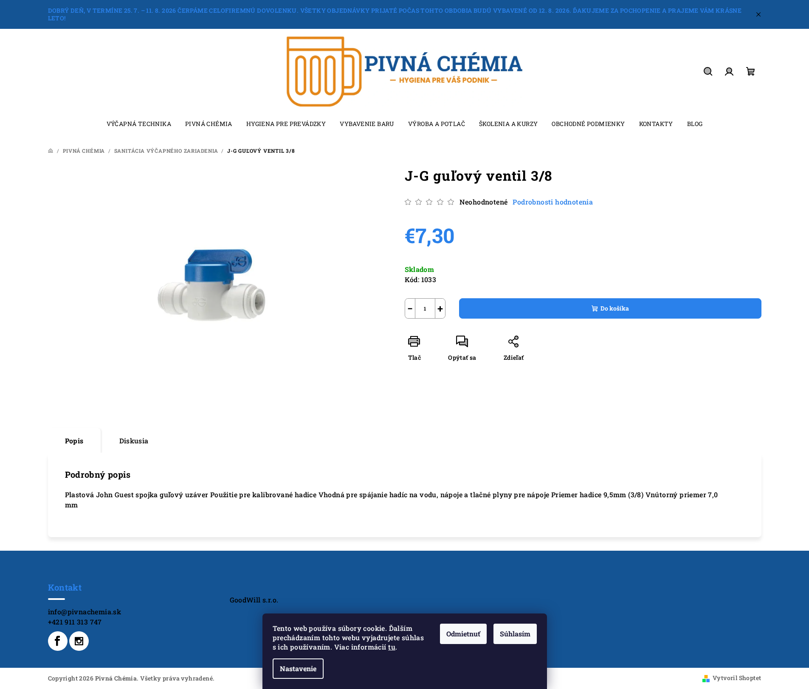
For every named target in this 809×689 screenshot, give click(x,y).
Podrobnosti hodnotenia (553, 201)
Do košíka (614, 308)
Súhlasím (515, 633)
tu (391, 646)
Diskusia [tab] (134, 440)
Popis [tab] (74, 440)
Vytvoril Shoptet (737, 678)
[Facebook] (58, 641)
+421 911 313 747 (75, 621)
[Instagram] (79, 641)
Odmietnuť (463, 633)
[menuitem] (139, 124)
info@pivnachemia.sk (84, 611)
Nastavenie (298, 668)
